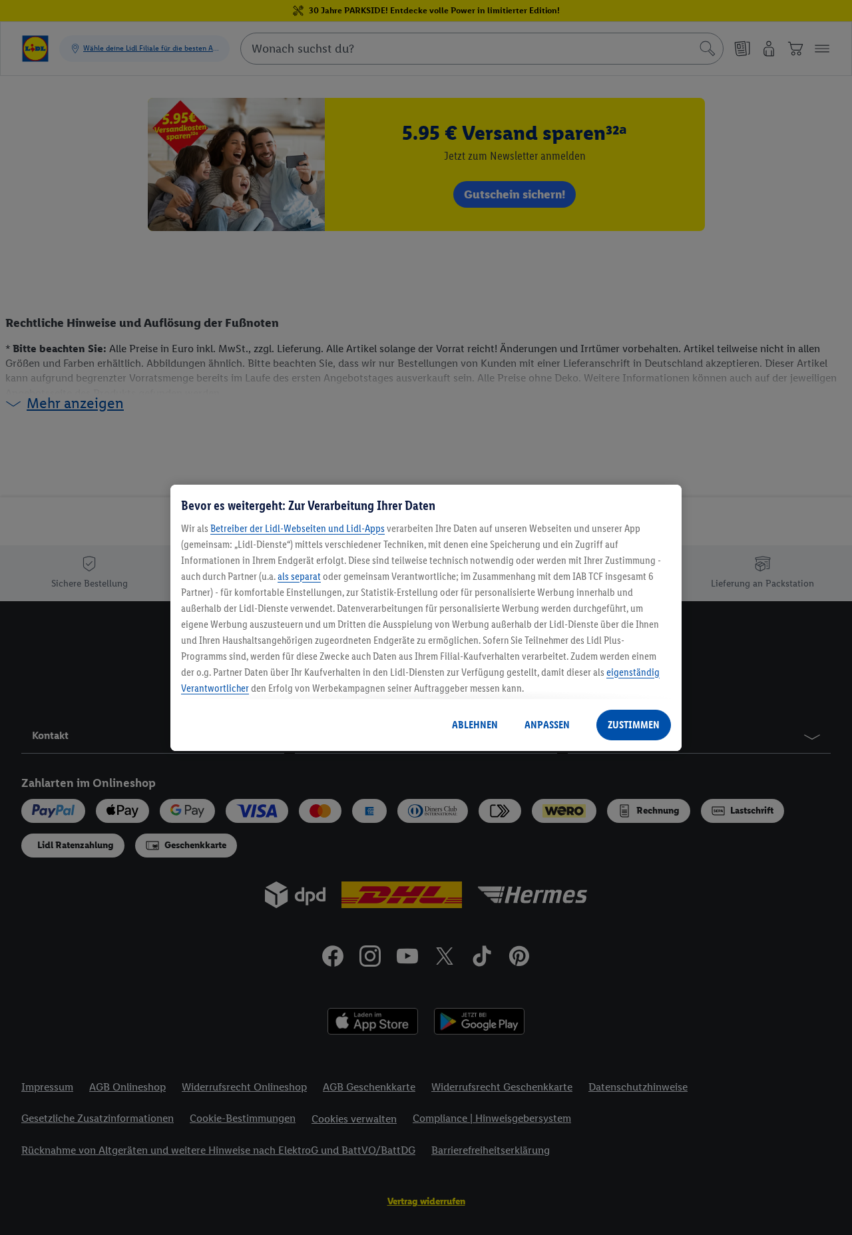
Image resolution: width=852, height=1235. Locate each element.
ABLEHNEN (475, 724)
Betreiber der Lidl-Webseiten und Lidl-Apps (297, 528)
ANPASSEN (547, 724)
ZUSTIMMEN (634, 724)
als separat (299, 576)
